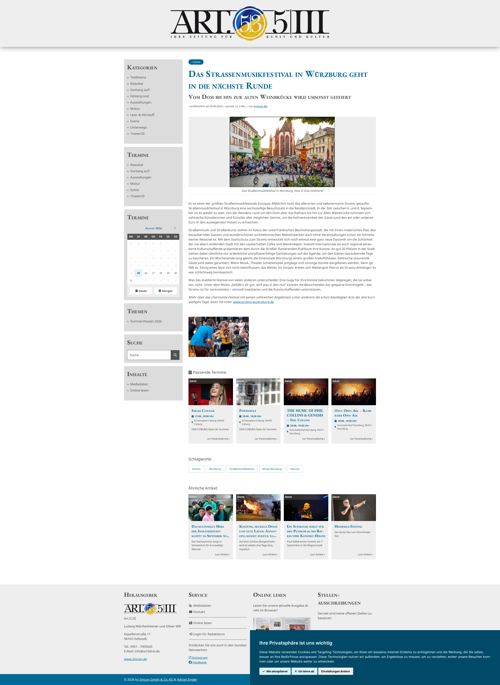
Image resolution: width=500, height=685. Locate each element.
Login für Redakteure (209, 634)
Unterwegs (138, 127)
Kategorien (142, 67)
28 (160, 273)
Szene (134, 121)
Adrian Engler (187, 679)
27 (153, 273)
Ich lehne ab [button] (306, 671)
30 (175, 273)
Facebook (199, 662)
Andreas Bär (261, 106)
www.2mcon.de (135, 659)
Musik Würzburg (272, 469)
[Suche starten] (175, 355)
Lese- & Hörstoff (141, 115)
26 (146, 273)
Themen (137, 311)
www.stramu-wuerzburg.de (253, 302)
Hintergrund (139, 96)
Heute (143, 291)
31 (131, 280)
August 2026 (153, 228)
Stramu (196, 469)
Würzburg (215, 469)
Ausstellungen (140, 102)
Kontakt (199, 612)
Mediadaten (138, 384)
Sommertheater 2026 (145, 321)
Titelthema (137, 77)
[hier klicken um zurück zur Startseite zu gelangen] (250, 23)
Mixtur (134, 108)
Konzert (295, 469)
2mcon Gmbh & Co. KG (156, 679)
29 (168, 273)
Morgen (167, 291)
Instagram (199, 658)
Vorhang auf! (139, 90)
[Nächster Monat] (175, 228)
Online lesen (139, 390)
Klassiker (136, 83)
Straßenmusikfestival (241, 469)
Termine (138, 155)
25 (138, 273)
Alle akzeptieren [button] (277, 671)
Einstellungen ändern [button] (335, 671)
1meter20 (137, 133)
